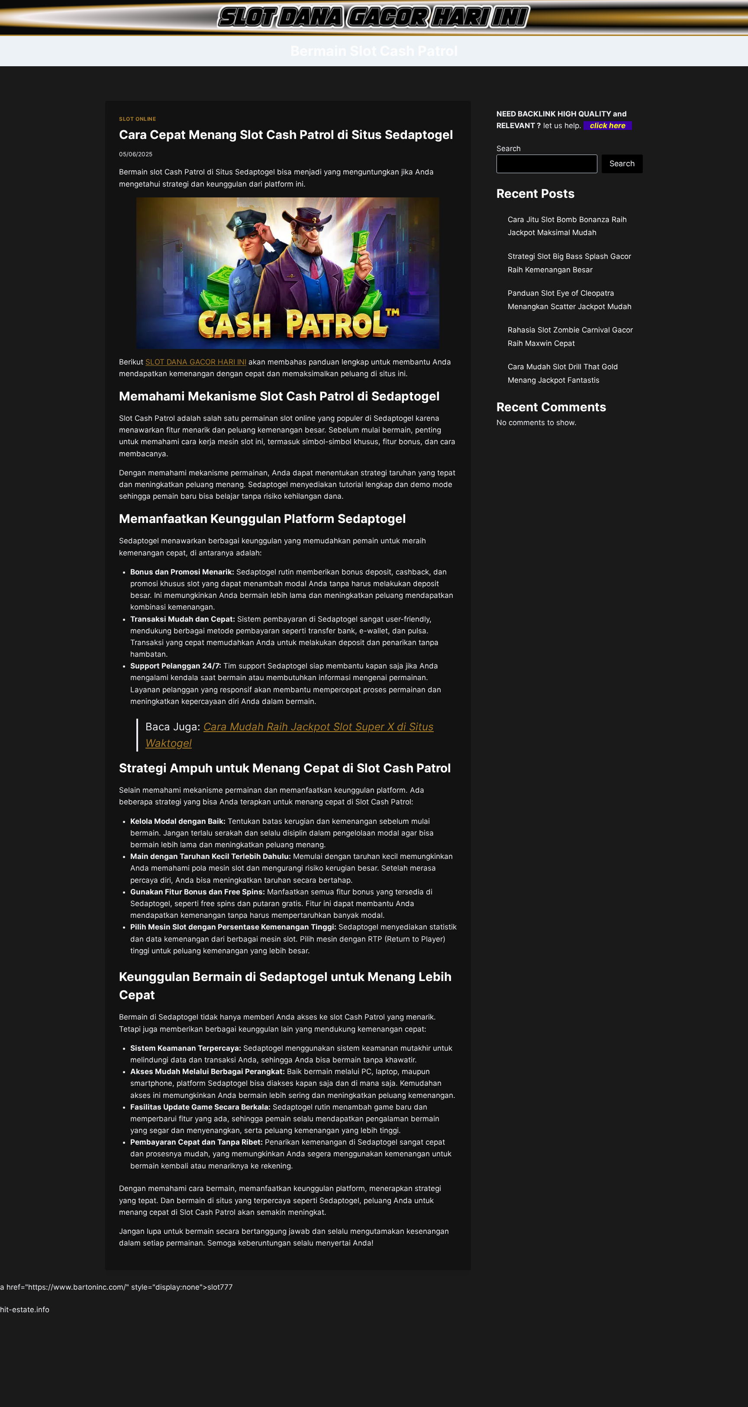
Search (509, 148)
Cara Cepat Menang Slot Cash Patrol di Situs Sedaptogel (286, 134)
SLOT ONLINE (137, 119)
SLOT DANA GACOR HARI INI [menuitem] (195, 362)
